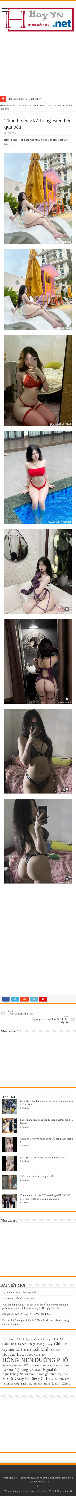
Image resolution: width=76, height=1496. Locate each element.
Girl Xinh (16, 105)
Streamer (64, 1378)
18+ (4, 1339)
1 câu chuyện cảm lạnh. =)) (23, 1012)
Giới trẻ (60, 1343)
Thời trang (26, 1383)
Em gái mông (35, 1344)
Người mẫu (27, 1374)
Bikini (20, 1339)
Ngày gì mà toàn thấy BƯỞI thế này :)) (50, 1019)
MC (31, 1370)
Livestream (62, 1365)
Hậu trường (7, 1365)
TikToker (38, 1383)
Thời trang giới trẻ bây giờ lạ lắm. (38, 1176)
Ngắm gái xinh (46, 1374)
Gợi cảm (55, 1349)
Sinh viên (53, 1379)
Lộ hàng (8, 1370)
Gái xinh (41, 1349)
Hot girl (8, 1354)
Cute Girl (39, 1339)
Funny (49, 1344)
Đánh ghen (61, 1383)
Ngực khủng (10, 1374)
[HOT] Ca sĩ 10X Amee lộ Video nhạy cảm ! (43, 1157)
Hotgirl (22, 1354)
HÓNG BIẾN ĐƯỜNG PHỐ (35, 1360)
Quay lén (22, 1378)
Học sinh (18, 1365)
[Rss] (38, 1486)
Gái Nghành (23, 1349)
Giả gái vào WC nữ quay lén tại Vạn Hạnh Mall (27, 1314)
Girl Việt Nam (30, 105)
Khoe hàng (48, 1365)
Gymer (8, 1349)
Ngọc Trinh (63, 1374)
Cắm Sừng (9, 1344)
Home (6, 105)
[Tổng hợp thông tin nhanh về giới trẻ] (38, 18)
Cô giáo (49, 1340)
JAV (26, 1365)
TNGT (47, 1383)
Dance (22, 1344)
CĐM (58, 1339)
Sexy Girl (39, 1378)
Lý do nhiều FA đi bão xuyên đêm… (21, 1292)
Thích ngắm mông (10, 1383)
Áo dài (12, 1339)
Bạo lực (29, 1339)
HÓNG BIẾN (37, 1354)
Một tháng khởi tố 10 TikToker (24, 98)
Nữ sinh (7, 1379)
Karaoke (35, 1365)
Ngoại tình (52, 1369)
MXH (37, 1370)
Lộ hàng (21, 1370)
